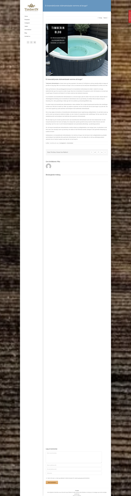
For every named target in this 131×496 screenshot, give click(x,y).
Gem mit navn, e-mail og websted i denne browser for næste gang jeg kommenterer (69, 478)
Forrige (100, 17)
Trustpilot (77, 490)
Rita (48, 143)
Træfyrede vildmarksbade (52, 83)
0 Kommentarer (70, 143)
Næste (105, 17)
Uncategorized (62, 143)
